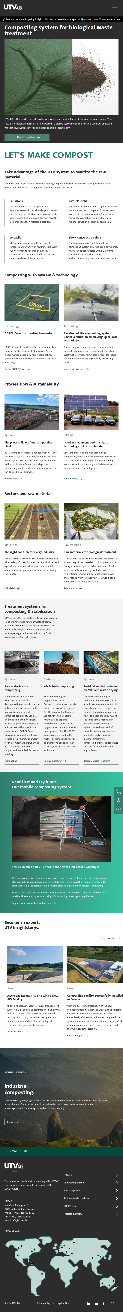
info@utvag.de (19, 1221)
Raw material (70, 588)
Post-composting (53, 761)
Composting (10, 761)
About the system (26, 137)
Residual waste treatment (97, 761)
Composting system (74, 1183)
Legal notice (63, 1303)
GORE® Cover (70, 1206)
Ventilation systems (74, 369)
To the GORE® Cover (14, 369)
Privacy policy (43, 1303)
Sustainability (71, 479)
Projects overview (73, 1214)
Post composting (72, 1191)
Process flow (10, 479)
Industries (9, 588)
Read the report (15, 1036)
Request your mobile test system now (31, 903)
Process (68, 1175)
